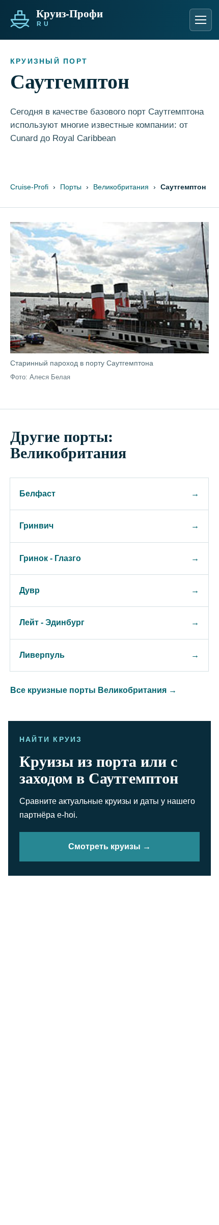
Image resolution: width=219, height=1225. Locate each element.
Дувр (109, 590)
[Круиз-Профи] (75, 17)
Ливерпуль (109, 655)
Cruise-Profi (29, 187)
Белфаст (109, 493)
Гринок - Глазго (109, 558)
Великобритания (121, 187)
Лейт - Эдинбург (109, 622)
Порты (70, 187)
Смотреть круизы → (109, 846)
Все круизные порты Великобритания (93, 690)
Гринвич (109, 525)
